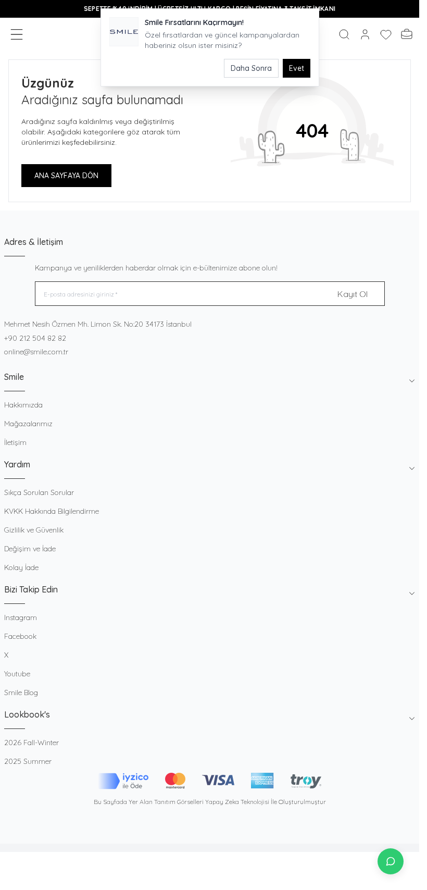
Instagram (20, 617)
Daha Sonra (251, 68)
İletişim (15, 442)
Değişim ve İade (30, 548)
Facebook (20, 636)
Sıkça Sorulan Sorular (39, 492)
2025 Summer (28, 761)
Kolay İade (21, 567)
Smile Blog (21, 692)
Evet (296, 68)
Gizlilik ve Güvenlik (34, 530)
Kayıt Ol (352, 294)
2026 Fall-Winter (31, 742)
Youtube (17, 673)
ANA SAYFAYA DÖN (66, 175)
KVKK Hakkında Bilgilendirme (51, 511)
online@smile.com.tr (36, 351)
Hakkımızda (23, 405)
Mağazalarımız (28, 423)
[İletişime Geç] (391, 861)
